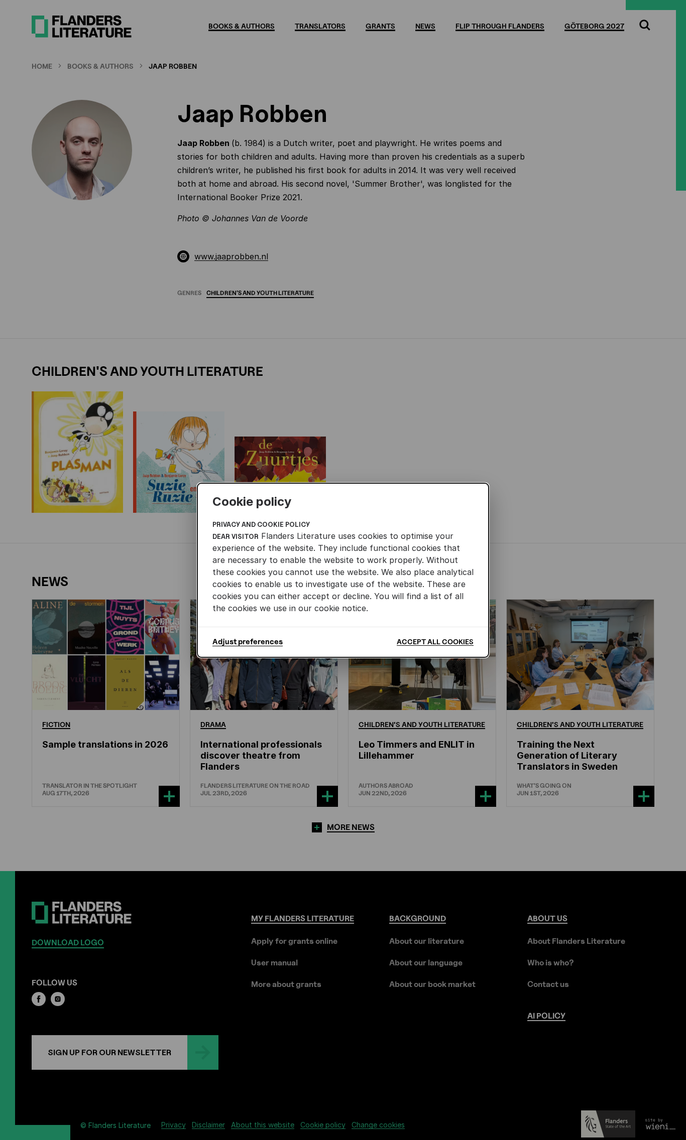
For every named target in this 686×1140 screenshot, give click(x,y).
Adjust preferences (247, 641)
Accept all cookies (435, 641)
